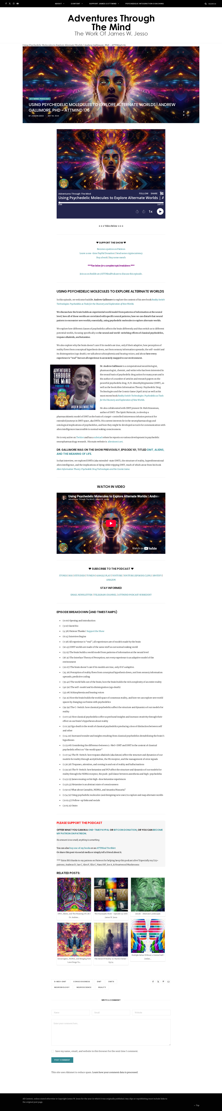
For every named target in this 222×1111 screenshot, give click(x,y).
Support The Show (111, 242)
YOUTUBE (117, 575)
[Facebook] (184, 112)
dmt (99, 981)
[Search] (206, 4)
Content (75, 3)
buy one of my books (79, 848)
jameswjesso (37, 116)
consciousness (81, 981)
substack (98, 437)
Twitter (80, 437)
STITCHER (79, 575)
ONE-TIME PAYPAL (98, 830)
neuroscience (84, 987)
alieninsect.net (115, 441)
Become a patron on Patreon (111, 249)
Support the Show (95, 631)
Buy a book (101, 257)
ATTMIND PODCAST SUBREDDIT (134, 594)
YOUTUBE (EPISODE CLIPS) (137, 575)
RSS (70, 575)
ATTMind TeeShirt (106, 848)
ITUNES (63, 575)
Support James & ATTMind (103, 3)
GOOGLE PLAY (103, 575)
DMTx (111, 981)
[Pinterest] (184, 115)
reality (102, 987)
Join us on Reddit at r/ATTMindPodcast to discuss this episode (111, 273)
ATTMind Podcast (40, 99)
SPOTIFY (157, 575)
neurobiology (62, 987)
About (58, 3)
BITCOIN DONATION (125, 830)
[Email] (188, 115)
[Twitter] (188, 112)
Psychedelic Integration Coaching (144, 3)
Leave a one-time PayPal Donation (97, 253)
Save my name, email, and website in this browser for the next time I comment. (96, 1051)
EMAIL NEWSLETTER (81, 594)
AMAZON (111, 579)
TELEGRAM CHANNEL (105, 594)
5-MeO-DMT (60, 981)
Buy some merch (117, 257)
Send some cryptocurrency (129, 253)
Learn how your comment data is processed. (115, 1072)
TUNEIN (90, 575)
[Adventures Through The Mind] (111, 25)
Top (197, 1105)
